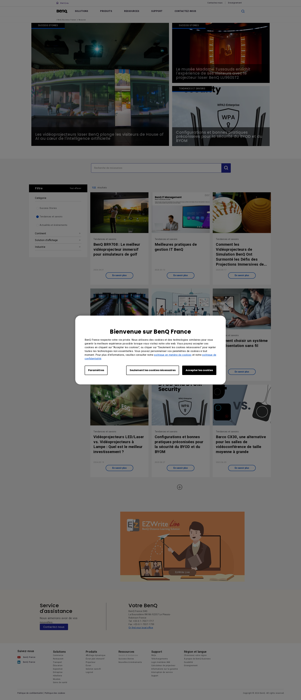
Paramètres (96, 370)
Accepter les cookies (199, 370)
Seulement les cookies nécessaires (153, 370)
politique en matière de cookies (173, 354)
